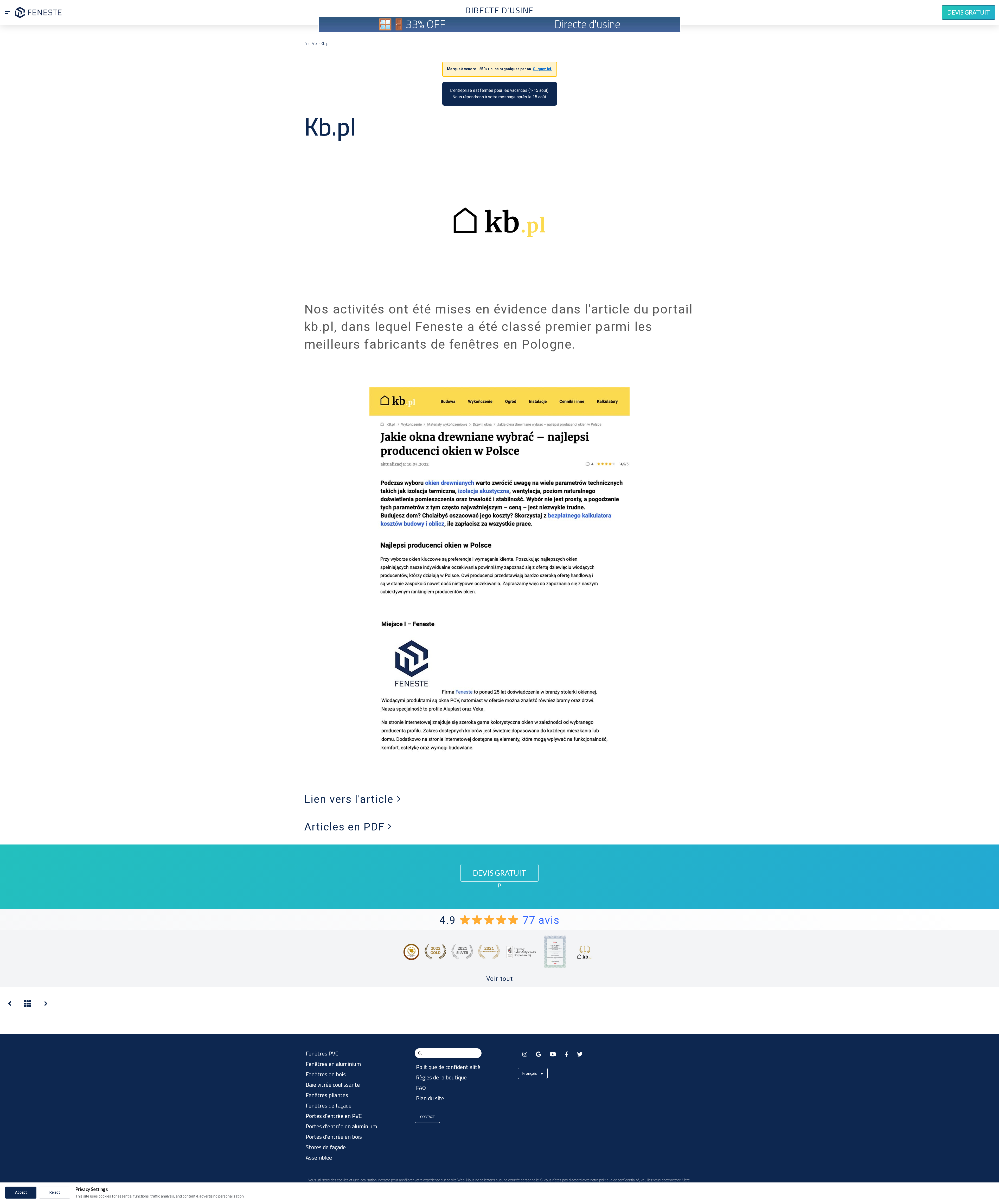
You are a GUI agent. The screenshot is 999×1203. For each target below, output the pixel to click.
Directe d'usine (587, 24)
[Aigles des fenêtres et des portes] (9, 1005)
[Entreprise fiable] (45, 1005)
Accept (21, 1192)
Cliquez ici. (542, 69)
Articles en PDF (346, 827)
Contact (427, 1116)
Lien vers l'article (350, 799)
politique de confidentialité (619, 1180)
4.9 (499, 920)
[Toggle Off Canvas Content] (7, 12)
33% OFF (425, 24)
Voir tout (499, 978)
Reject (54, 1192)
